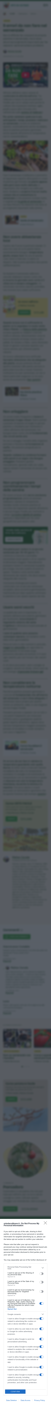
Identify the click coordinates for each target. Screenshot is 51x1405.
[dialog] (25, 1312)
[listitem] (25, 1267)
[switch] (41, 1273)
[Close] (46, 1223)
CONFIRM (15, 1392)
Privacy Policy (39, 1400)
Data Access (25, 1400)
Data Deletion (11, 1400)
